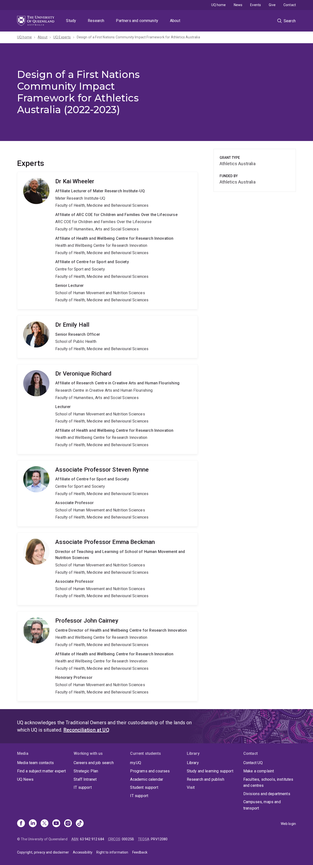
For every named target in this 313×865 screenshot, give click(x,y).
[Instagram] (68, 823)
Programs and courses (150, 771)
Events (255, 5)
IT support (83, 787)
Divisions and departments (266, 793)
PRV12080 (159, 839)
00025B (128, 839)
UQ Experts (62, 37)
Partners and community (137, 20)
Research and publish (205, 779)
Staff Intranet (85, 779)
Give (272, 5)
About (175, 20)
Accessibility (82, 852)
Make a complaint (258, 771)
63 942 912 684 (92, 839)
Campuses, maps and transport (262, 805)
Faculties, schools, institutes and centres (268, 782)
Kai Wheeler (107, 240)
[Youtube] (56, 823)
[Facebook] (21, 823)
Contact (289, 5)
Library (193, 762)
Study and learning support (210, 771)
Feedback (139, 852)
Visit (191, 787)
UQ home (218, 5)
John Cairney (107, 656)
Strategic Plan (86, 771)
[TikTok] (80, 823)
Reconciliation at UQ (86, 730)
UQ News (25, 779)
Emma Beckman (107, 569)
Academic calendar (146, 779)
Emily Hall (107, 336)
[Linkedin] (33, 823)
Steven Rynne (107, 493)
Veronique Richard (107, 409)
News (238, 5)
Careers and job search (94, 762)
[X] (44, 823)
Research (96, 20)
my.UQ (135, 762)
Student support (144, 787)
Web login (288, 824)
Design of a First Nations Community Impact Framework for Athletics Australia (138, 37)
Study (71, 20)
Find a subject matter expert (41, 771)
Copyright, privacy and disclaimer (43, 852)
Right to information (112, 852)
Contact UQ (253, 762)
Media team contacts (35, 762)
